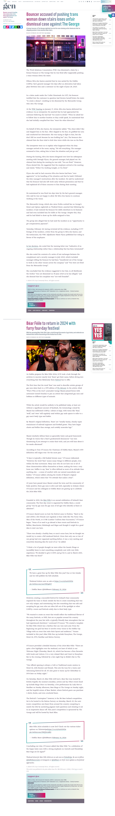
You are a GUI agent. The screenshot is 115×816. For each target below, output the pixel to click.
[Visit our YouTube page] (91, 1)
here (76, 769)
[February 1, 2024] (98, 332)
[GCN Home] (9, 6)
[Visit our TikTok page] (85, 1)
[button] (113, 15)
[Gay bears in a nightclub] (55, 355)
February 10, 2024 (59, 589)
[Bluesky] (21, 27)
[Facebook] (10, 27)
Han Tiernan (47, 32)
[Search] (110, 1)
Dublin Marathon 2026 (28, 1)
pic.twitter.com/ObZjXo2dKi (40, 732)
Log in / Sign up (96, 1)
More (62, 1)
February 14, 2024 (59, 737)
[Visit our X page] (81, 1)
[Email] (4, 27)
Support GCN (45, 1)
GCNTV (20, 1)
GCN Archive (37, 1)
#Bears (36, 801)
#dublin (29, 310)
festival (58, 380)
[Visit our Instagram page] (83, 1)
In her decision (32, 246)
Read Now (106, 338)
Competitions (52, 1)
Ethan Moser (47, 337)
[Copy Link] (7, 27)
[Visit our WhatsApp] (79, 1)
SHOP (58, 1)
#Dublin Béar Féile (48, 801)
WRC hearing (37, 109)
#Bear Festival (31, 801)
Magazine (14, 1)
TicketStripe (68, 757)
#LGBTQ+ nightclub (36, 310)
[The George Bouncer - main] (55, 51)
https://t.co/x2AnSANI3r (63, 581)
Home (5, 1)
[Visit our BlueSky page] (87, 1)
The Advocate (61, 388)
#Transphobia (52, 310)
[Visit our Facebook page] (89, 1)
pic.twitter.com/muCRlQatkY (40, 584)
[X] (18, 27)
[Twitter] (13, 27)
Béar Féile (47, 500)
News (9, 1)
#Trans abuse (44, 310)
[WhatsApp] (15, 27)
